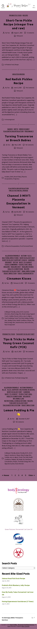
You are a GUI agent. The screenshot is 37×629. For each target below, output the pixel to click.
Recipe (25, 15)
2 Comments (30, 33)
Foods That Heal (25, 264)
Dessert (8, 262)
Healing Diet (16, 267)
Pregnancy (29, 131)
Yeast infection (10, 273)
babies (10, 129)
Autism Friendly (26, 387)
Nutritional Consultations (15, 401)
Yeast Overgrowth (25, 273)
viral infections (28, 271)
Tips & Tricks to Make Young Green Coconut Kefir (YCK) (19, 343)
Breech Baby (24, 129)
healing (7, 267)
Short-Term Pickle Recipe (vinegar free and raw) (18, 24)
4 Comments (31, 283)
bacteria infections (10, 258)
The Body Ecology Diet (11, 271)
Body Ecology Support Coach (14, 260)
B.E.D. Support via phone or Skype (21, 390)
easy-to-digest (25, 262)
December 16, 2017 (24, 419)
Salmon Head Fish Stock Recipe (13, 578)
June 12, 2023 (18, 88)
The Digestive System (11, 405)
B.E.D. (30, 255)
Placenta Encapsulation (13, 131)
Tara (8, 33)
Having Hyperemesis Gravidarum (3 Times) (17, 601)
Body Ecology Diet (27, 258)
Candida (31, 260)
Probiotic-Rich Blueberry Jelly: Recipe (16, 585)
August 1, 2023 (18, 33)
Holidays (26, 396)
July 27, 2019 (17, 351)
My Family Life (18, 398)
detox (15, 262)
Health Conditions (15, 269)
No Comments (30, 88)
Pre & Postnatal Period (18, 190)
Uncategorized (18, 74)
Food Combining (11, 264)
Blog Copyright (25, 626)
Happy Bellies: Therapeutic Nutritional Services (22, 624)
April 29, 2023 (17, 212)
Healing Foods (28, 267)
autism (24, 255)
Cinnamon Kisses (19, 278)
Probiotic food (15, 15)
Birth (16, 129)
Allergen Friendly (12, 255)
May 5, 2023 (18, 145)
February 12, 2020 (18, 283)
